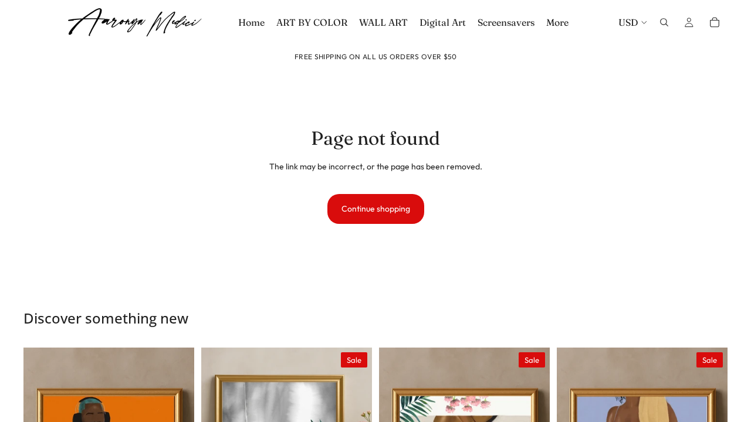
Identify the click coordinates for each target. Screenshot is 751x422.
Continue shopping (375, 208)
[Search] (664, 22)
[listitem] (557, 22)
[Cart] (715, 22)
